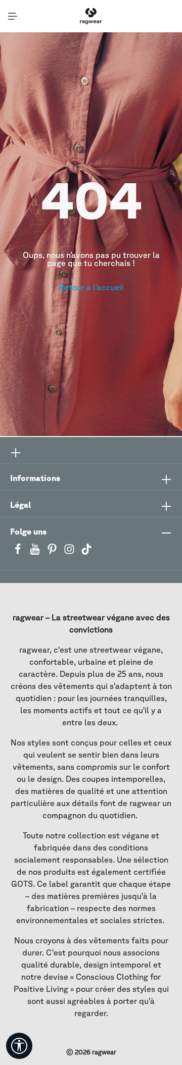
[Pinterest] (53, 552)
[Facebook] (18, 552)
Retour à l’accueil (91, 287)
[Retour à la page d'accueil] (91, 16)
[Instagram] (70, 552)
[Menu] (13, 16)
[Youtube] (35, 552)
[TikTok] (86, 552)
